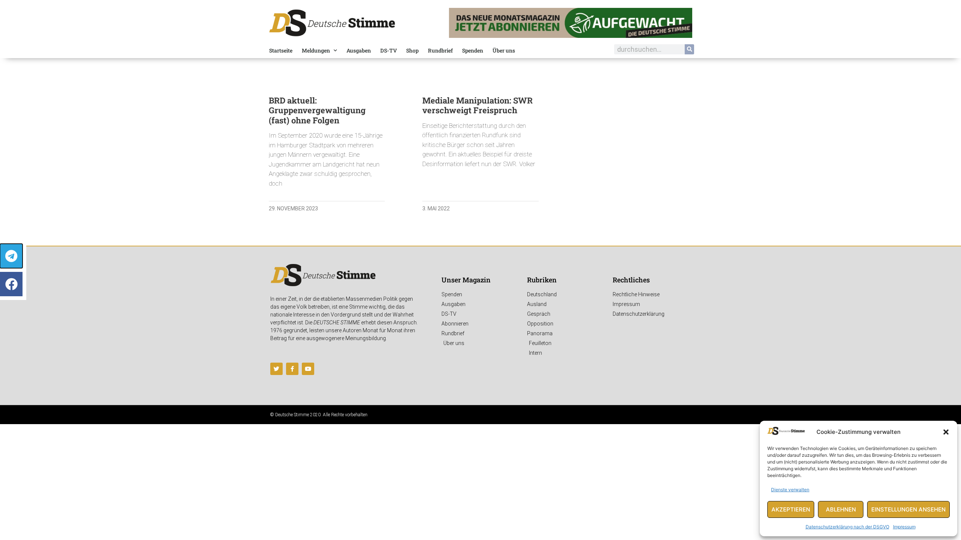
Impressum (904, 527)
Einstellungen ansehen (908, 509)
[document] (480, 270)
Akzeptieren (790, 509)
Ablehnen (841, 509)
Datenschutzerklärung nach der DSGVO (847, 527)
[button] (946, 432)
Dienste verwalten (790, 489)
